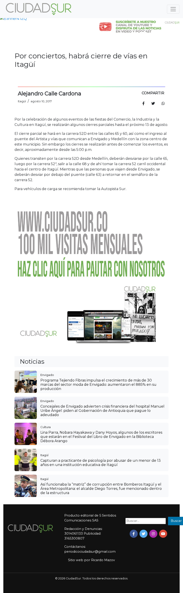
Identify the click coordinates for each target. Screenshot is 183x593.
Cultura (45, 427)
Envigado (47, 375)
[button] (6, 18)
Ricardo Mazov (103, 560)
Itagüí (44, 455)
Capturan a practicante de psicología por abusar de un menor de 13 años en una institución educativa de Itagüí (100, 462)
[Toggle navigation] (173, 9)
